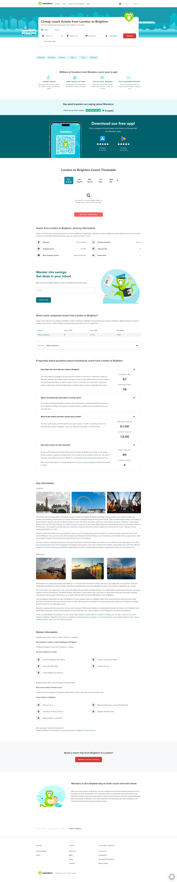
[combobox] (50, 36)
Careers (72, 863)
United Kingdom (53, 828)
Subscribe (43, 300)
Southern (94, 617)
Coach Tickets (40, 828)
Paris (57, 545)
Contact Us (102, 851)
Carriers (62, 57)
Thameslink (104, 617)
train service (63, 617)
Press (71, 859)
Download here (89, 730)
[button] (121, 4)
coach (124, 614)
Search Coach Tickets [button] (88, 759)
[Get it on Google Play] (123, 138)
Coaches (57, 4)
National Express (44, 335)
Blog (88, 4)
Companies (102, 855)
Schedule (41, 57)
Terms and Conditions (106, 859)
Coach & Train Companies (76, 4)
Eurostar (47, 545)
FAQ (72, 57)
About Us (72, 851)
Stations (94, 57)
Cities (83, 57)
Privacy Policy (103, 863)
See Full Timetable (88, 214)
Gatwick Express (84, 617)
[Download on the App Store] (102, 138)
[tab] (46, 31)
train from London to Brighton (85, 462)
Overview (51, 57)
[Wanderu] (45, 4)
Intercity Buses (41, 851)
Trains (64, 4)
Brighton (63, 828)
